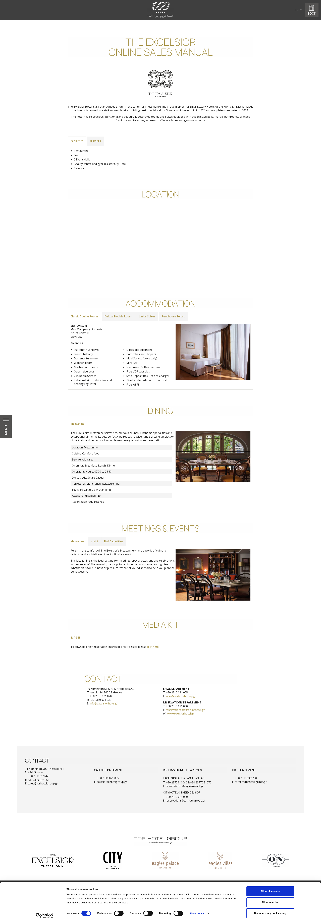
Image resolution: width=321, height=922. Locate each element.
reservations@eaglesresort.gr (184, 786)
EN (297, 10)
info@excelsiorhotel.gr (104, 703)
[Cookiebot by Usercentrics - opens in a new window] (44, 915)
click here (153, 647)
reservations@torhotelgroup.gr (185, 800)
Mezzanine (77, 424)
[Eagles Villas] (220, 860)
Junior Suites (147, 316)
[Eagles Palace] (165, 860)
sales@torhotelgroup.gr (181, 696)
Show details (196, 913)
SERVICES (95, 141)
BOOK (311, 13)
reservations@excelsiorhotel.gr (185, 710)
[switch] (119, 913)
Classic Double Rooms (84, 316)
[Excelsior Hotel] (53, 860)
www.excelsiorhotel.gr (180, 713)
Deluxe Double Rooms (118, 316)
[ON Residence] (275, 860)
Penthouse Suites (173, 316)
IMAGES (75, 637)
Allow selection (270, 902)
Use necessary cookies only (270, 913)
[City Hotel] (112, 860)
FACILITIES (77, 141)
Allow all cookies (270, 891)
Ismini (94, 541)
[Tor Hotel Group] (160, 844)
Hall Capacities (113, 541)
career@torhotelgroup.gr (251, 782)
